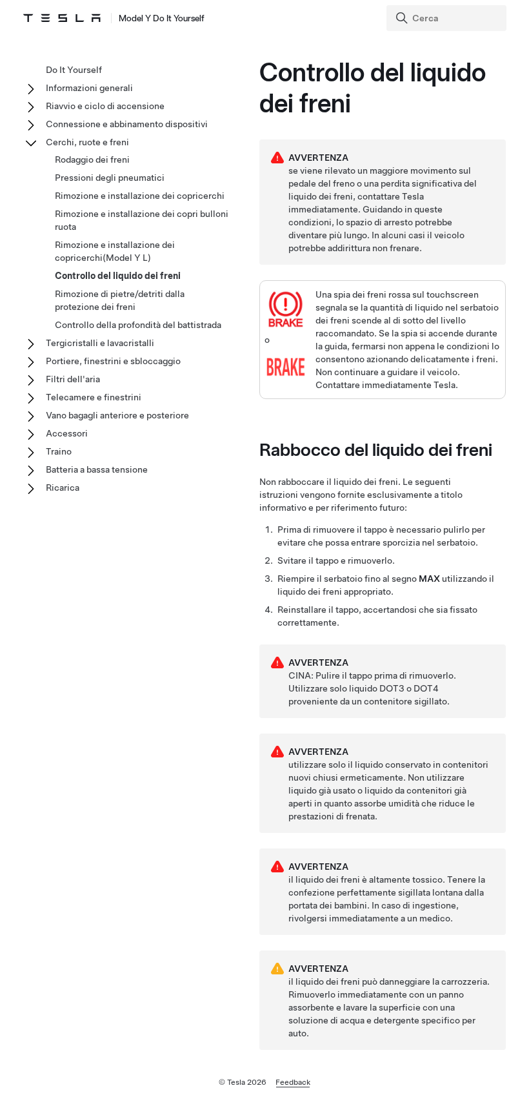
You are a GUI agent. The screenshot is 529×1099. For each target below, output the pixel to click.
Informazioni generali (89, 88)
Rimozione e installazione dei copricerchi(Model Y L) (115, 251)
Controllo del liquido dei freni (118, 276)
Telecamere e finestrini (93, 397)
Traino (59, 451)
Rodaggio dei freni (92, 159)
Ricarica (62, 487)
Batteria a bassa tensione (97, 469)
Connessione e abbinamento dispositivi (127, 124)
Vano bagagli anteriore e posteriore (117, 415)
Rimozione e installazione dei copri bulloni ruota (141, 220)
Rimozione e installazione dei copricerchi (140, 195)
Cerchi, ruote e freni (87, 142)
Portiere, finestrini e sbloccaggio (113, 361)
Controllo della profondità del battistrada (138, 325)
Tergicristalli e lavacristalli (100, 343)
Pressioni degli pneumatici (110, 177)
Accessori (67, 433)
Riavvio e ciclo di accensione (105, 106)
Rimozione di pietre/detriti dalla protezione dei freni (120, 300)
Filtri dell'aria (73, 379)
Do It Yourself (74, 70)
